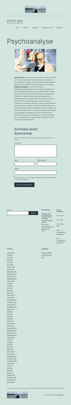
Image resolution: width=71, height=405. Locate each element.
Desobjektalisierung (47, 226)
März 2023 (10, 349)
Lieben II (35, 27)
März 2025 (10, 293)
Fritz (57, 215)
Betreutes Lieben (15, 21)
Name (16, 160)
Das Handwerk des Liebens (47, 221)
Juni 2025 (10, 286)
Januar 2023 (10, 354)
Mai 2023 (9, 344)
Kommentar (18, 143)
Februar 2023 (11, 351)
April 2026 (10, 262)
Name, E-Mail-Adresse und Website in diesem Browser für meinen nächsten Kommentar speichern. (36, 178)
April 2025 (10, 290)
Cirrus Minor (45, 224)
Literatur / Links (47, 27)
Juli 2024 (9, 311)
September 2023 (12, 335)
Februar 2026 (11, 267)
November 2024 (12, 302)
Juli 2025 (9, 283)
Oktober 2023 (11, 333)
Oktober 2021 (11, 382)
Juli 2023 (9, 340)
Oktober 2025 (11, 276)
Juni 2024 (10, 314)
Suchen (9, 210)
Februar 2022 (11, 375)
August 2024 (10, 309)
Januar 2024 (10, 325)
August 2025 (10, 281)
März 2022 (10, 373)
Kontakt (59, 27)
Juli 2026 (9, 255)
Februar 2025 (11, 295)
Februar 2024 (11, 323)
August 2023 (10, 337)
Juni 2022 (10, 368)
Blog (43, 257)
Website (16, 169)
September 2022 (12, 361)
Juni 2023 (10, 342)
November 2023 (12, 330)
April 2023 (10, 347)
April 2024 (10, 318)
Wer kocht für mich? (46, 229)
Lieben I (25, 27)
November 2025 (12, 274)
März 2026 (10, 264)
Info (17, 27)
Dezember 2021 (11, 377)
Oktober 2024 (11, 304)
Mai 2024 (9, 316)
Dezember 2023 (11, 328)
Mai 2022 (9, 370)
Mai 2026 (9, 260)
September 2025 (12, 279)
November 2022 (12, 358)
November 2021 (11, 380)
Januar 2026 (10, 269)
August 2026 (10, 253)
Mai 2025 (9, 288)
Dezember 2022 (11, 356)
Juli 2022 (9, 365)
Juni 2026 (10, 257)
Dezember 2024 (11, 300)
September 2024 (12, 307)
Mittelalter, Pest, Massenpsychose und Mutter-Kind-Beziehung (47, 216)
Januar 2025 (10, 297)
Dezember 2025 (11, 271)
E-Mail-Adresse (42, 160)
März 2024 (10, 321)
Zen (62, 215)
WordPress (60, 395)
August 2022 (10, 363)
